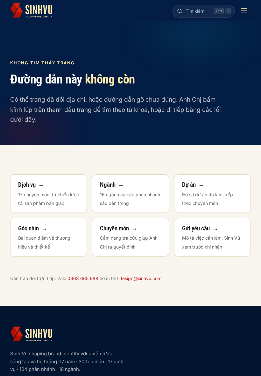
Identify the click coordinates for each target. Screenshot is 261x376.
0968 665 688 (82, 278)
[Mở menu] (244, 10)
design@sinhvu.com (140, 278)
